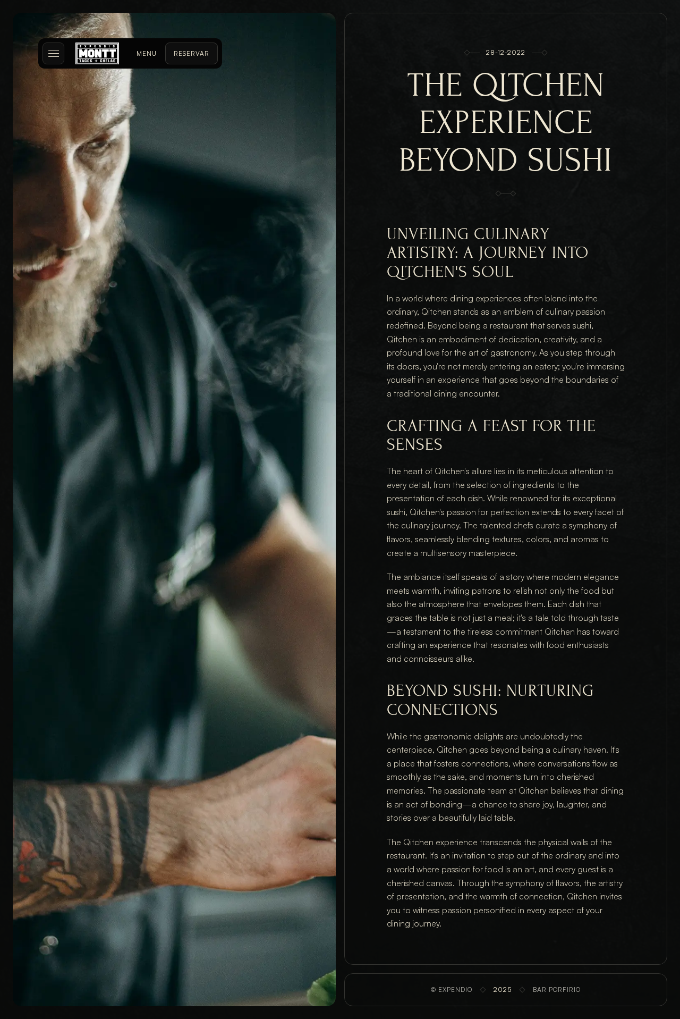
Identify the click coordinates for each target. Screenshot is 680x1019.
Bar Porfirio (557, 989)
